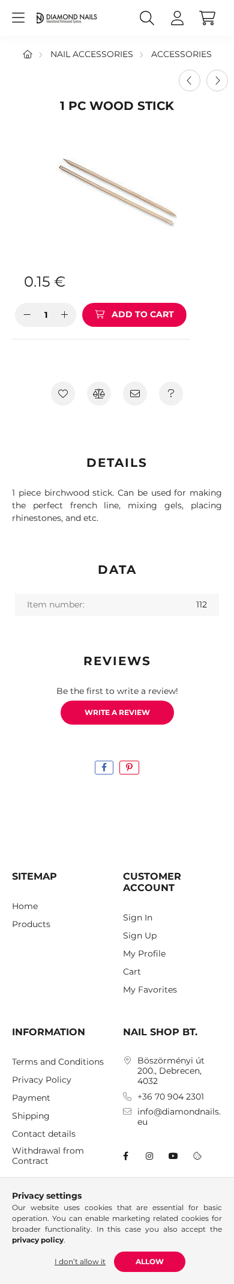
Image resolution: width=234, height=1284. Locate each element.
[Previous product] (189, 80)
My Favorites (150, 990)
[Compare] (99, 394)
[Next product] (217, 80)
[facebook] (104, 767)
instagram (149, 1156)
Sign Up (140, 936)
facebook (125, 1156)
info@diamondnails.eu (179, 1117)
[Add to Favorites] (63, 394)
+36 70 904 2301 (170, 1097)
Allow (150, 1261)
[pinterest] (129, 767)
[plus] (64, 315)
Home (25, 906)
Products (31, 924)
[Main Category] (27, 54)
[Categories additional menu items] (18, 18)
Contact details (44, 1134)
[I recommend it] (135, 394)
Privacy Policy (41, 1080)
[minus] (27, 315)
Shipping (31, 1116)
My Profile (144, 954)
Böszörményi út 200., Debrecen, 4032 (171, 1071)
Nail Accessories (91, 54)
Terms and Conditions (58, 1062)
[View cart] (207, 18)
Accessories (181, 54)
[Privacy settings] (197, 1156)
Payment (31, 1098)
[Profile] (177, 18)
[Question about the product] (171, 394)
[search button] (147, 18)
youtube (173, 1156)
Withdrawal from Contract (48, 1156)
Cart (132, 972)
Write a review (117, 712)
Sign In (137, 918)
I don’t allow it (80, 1261)
